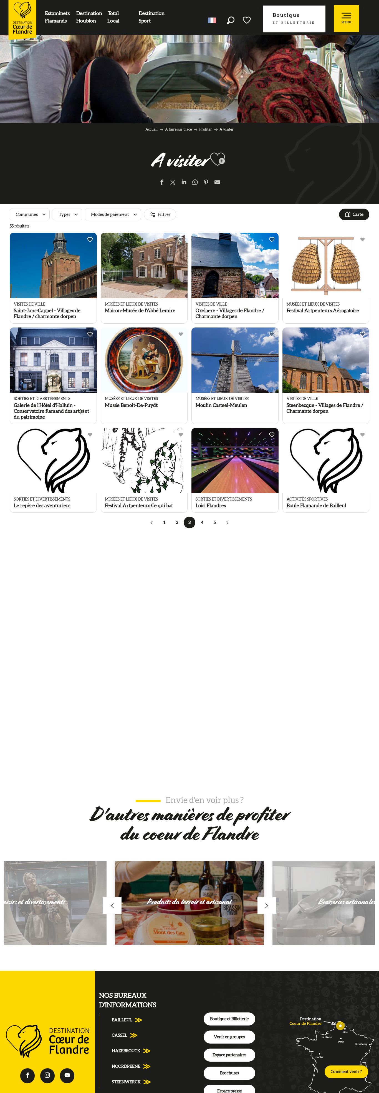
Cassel (119, 1035)
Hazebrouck (126, 1051)
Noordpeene (126, 1066)
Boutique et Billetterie (229, 1019)
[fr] (212, 20)
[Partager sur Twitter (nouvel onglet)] (173, 183)
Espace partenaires (229, 1055)
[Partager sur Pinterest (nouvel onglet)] (206, 183)
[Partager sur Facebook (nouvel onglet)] (162, 183)
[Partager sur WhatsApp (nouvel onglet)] (195, 183)
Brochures (229, 1073)
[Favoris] (247, 20)
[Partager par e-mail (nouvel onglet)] (217, 183)
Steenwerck (126, 1082)
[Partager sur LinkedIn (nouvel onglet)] (184, 183)
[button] (231, 20)
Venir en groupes (229, 1037)
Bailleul (122, 1020)
